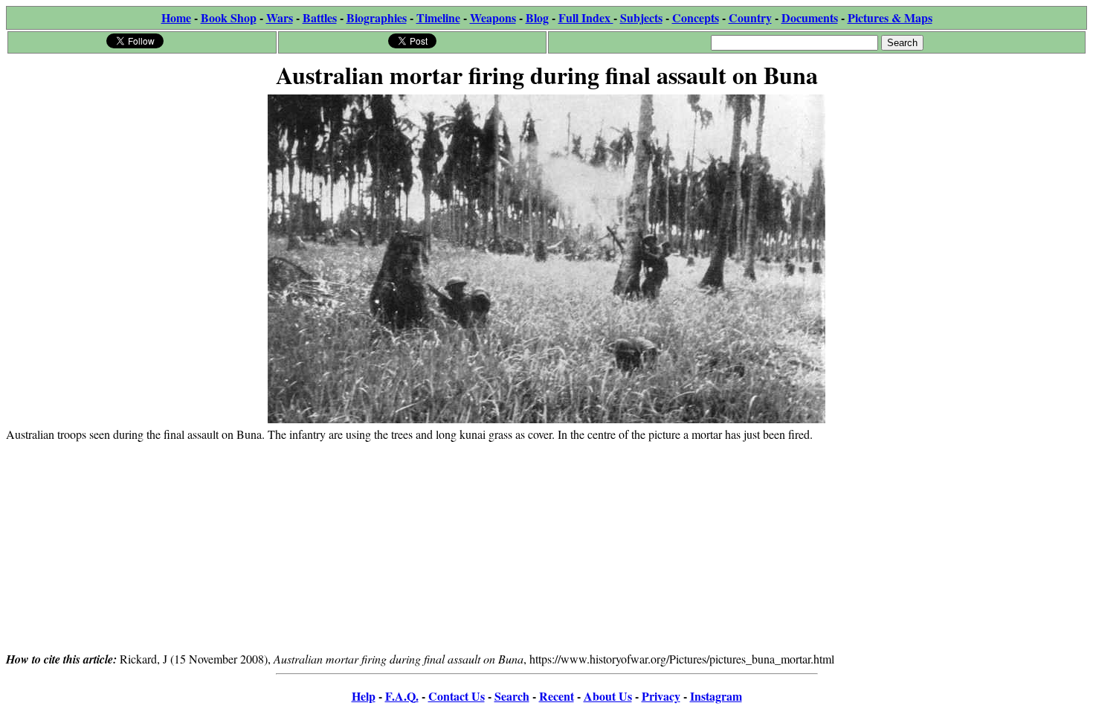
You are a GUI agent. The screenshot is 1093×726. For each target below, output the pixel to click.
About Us (608, 695)
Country (750, 17)
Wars (279, 17)
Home (176, 17)
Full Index (585, 17)
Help (363, 695)
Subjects (641, 17)
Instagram (716, 695)
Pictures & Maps (890, 17)
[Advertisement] (546, 546)
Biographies (376, 17)
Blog (537, 17)
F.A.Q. (402, 695)
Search (511, 695)
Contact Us (456, 695)
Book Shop (229, 17)
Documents (809, 17)
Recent (556, 695)
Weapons (493, 17)
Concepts (695, 17)
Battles (320, 17)
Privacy (661, 695)
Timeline (438, 17)
